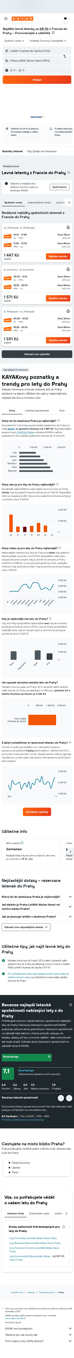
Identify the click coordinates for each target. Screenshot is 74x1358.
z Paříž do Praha (25, 432)
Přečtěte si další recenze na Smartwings (23, 1119)
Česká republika (46, 1292)
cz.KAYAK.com (16, 1292)
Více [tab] (62, 410)
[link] (37, 812)
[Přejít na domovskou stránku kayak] (22, 19)
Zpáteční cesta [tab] (13, 202)
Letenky (31, 1292)
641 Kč (44, 29)
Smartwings (26, 1070)
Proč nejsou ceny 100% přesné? (24, 1341)
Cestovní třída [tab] (15, 1213)
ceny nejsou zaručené (15, 1318)
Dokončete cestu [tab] (39, 1213)
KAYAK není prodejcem (19, 1328)
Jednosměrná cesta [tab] (39, 202)
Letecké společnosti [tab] (37, 410)
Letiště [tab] (59, 1213)
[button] (6, 18)
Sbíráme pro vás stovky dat (21, 1334)
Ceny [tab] (12, 410)
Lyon (11, 428)
